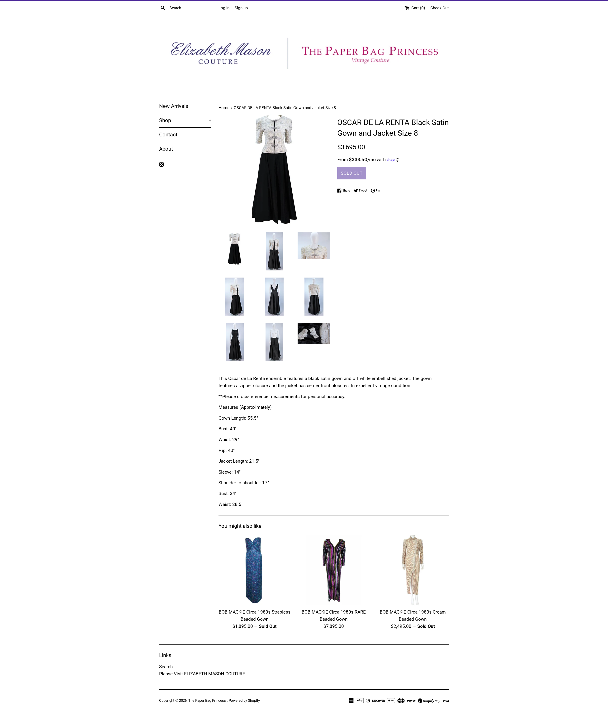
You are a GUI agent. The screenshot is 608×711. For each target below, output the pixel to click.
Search (166, 666)
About (166, 149)
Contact (168, 135)
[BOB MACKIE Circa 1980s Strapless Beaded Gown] (254, 570)
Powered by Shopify (244, 700)
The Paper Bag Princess (207, 700)
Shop (185, 120)
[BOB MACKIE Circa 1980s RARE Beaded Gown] (334, 570)
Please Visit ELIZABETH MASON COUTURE (202, 674)
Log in (223, 7)
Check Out (439, 7)
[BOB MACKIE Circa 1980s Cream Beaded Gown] (413, 570)
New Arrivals (173, 106)
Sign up (241, 7)
